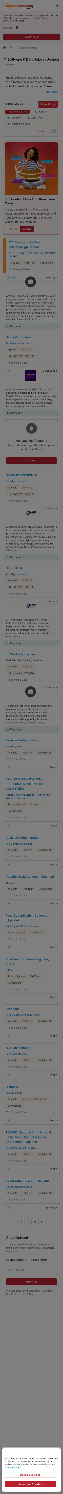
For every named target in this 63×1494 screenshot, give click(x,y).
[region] (31, 1470)
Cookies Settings (30, 1474)
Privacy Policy (12, 1467)
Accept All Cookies (30, 1484)
